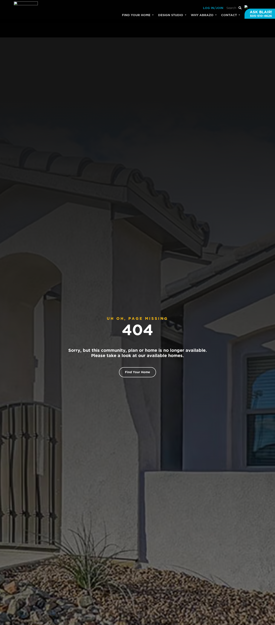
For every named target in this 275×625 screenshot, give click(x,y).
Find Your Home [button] (136, 15)
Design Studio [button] (171, 15)
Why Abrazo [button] (202, 15)
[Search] (240, 8)
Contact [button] (229, 15)
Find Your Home (137, 372)
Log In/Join (213, 8)
